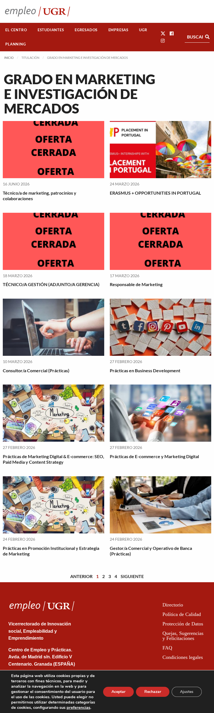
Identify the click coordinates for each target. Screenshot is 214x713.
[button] (163, 33)
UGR (143, 30)
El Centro (16, 30)
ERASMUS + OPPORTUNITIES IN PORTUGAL (155, 192)
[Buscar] (207, 36)
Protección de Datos (182, 624)
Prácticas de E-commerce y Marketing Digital (154, 456)
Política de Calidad (181, 614)
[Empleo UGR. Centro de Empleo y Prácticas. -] (37, 11)
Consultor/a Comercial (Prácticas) (36, 370)
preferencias (78, 707)
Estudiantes (51, 30)
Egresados (86, 30)
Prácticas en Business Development (145, 370)
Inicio (9, 57)
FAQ (167, 648)
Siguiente (132, 576)
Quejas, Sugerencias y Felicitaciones (182, 635)
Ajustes (186, 691)
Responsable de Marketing (136, 284)
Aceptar (118, 691)
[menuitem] (16, 30)
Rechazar (152, 691)
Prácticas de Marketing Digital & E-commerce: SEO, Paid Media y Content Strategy (53, 459)
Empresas (118, 30)
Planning (15, 44)
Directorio (172, 605)
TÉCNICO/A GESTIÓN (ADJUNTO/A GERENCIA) (51, 284)
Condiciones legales (182, 657)
